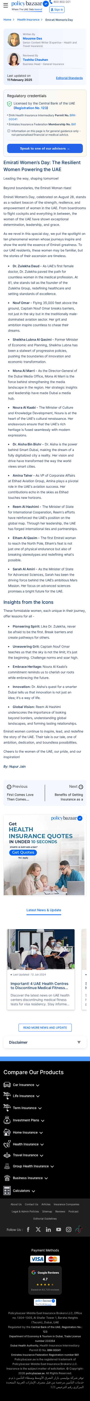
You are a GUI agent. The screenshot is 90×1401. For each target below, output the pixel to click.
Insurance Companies (66, 1204)
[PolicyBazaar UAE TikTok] (79, 1229)
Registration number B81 (64, 1354)
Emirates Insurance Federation (29, 1354)
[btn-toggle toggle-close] (5, 5)
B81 (73, 124)
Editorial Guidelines (45, 1218)
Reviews (60, 1211)
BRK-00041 (54, 1350)
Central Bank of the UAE (45, 1327)
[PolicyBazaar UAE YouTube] (58, 1229)
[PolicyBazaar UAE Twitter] (38, 1229)
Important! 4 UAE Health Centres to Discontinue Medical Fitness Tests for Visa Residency (40, 985)
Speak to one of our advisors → (45, 148)
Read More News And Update (45, 1027)
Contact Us (31, 1204)
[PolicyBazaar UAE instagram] (68, 1229)
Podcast (73, 1211)
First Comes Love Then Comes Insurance (20, 799)
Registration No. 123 (31, 108)
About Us (16, 1204)
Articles (46, 1204)
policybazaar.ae (35, 1373)
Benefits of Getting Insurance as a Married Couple (69, 799)
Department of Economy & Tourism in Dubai (36, 1336)
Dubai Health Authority (24, 1345)
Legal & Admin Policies (25, 1211)
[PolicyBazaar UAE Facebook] (28, 1229)
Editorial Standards (69, 78)
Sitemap (47, 1211)
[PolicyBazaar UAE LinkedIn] (48, 1229)
